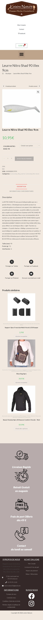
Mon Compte (21, 25)
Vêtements (15, 417)
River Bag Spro (21, 374)
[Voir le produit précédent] (3, 86)
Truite (30, 371)
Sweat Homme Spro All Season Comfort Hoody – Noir (21, 420)
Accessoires (6, 323)
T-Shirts (28, 416)
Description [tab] (21, 186)
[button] (21, 54)
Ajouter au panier (24, 158)
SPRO (21, 325)
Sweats (24, 416)
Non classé (36, 174)
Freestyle (29, 323)
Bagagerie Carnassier (27, 370)
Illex (19, 174)
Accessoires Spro (6, 416)
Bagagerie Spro (36, 370)
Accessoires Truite (6, 370)
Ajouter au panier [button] (21, 336)
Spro (38, 323)
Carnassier (14, 174)
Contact (21, 29)
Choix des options (21, 428)
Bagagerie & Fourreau (16, 370)
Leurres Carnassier (26, 174)
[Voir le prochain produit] (39, 86)
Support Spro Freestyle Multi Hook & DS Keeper (21, 327)
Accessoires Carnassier (15, 323)
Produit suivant (33, 86)
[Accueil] (3, 73)
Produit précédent (11, 86)
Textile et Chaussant (36, 416)
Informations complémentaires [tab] (21, 191)
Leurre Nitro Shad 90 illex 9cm (22, 73)
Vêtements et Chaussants (24, 417)
